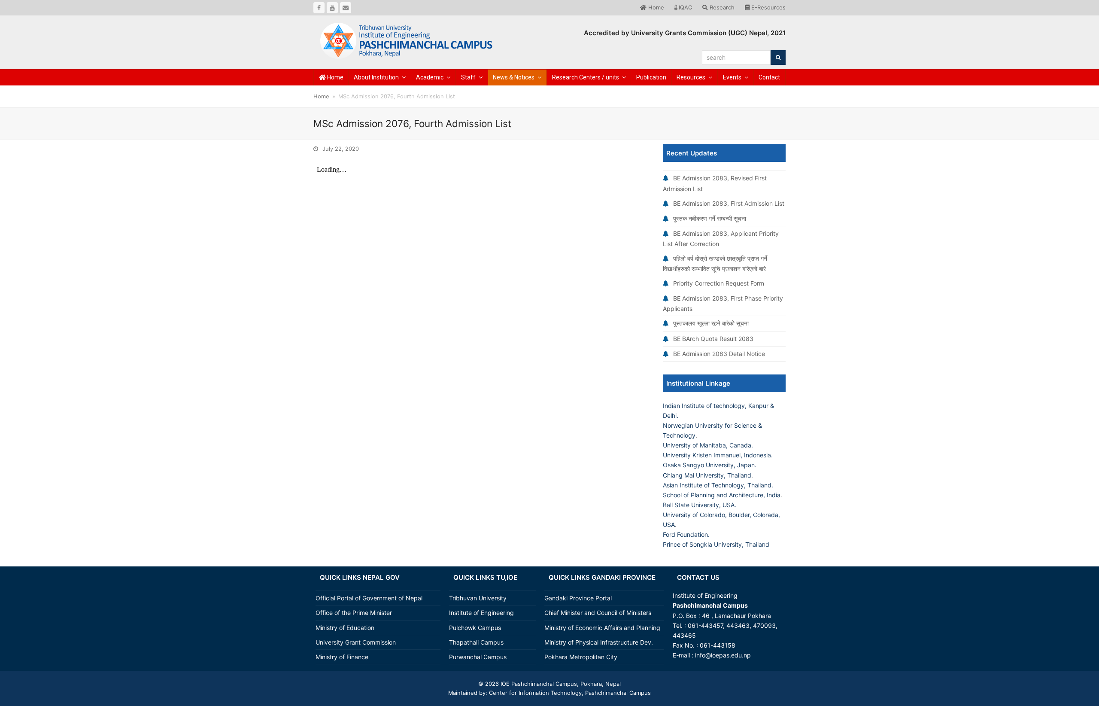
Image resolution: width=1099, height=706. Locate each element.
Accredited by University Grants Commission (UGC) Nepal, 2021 (685, 33)
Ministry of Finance (342, 656)
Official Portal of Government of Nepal (369, 598)
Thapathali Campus (476, 642)
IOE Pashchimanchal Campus (538, 683)
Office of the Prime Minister (354, 612)
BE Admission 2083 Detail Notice (719, 353)
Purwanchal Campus (478, 656)
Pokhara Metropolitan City (580, 656)
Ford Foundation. (686, 534)
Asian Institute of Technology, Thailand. (718, 485)
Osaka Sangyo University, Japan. (709, 465)
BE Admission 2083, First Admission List (728, 203)
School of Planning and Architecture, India (721, 495)
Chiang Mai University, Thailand (707, 475)
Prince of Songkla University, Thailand (716, 544)
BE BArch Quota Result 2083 (713, 338)
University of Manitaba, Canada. (708, 445)
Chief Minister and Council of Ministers (597, 612)
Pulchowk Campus (475, 627)
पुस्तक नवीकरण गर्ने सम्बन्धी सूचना (709, 218)
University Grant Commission (356, 642)
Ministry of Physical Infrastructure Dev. (598, 642)
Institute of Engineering (481, 612)
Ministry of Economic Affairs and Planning (602, 627)
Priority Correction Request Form (718, 283)
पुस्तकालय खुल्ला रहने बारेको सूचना (711, 323)
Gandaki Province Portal (578, 598)
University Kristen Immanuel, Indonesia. (718, 455)
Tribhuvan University (478, 598)
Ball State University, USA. (699, 504)
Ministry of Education (345, 627)
